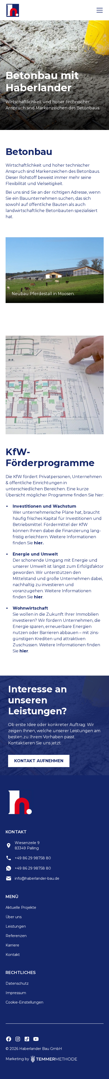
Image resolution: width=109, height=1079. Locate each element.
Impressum (16, 993)
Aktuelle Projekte (21, 907)
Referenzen (16, 935)
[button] (99, 10)
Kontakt (13, 954)
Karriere (12, 945)
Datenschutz (17, 983)
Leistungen (16, 926)
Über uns (14, 917)
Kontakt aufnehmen (38, 760)
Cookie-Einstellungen (24, 1002)
